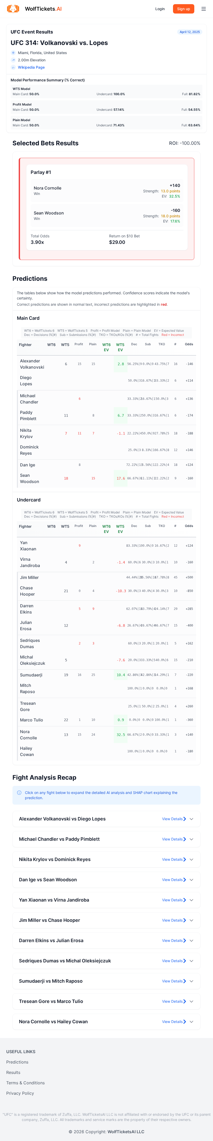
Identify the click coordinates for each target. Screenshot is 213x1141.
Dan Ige (27, 464)
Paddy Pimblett (28, 415)
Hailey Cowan (27, 751)
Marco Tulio (31, 719)
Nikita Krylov (26, 433)
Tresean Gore (28, 706)
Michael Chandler (29, 399)
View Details (172, 819)
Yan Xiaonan (28, 545)
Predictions (17, 1062)
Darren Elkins (27, 609)
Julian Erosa (26, 625)
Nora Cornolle (28, 734)
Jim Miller (29, 577)
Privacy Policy (20, 1093)
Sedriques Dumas (30, 643)
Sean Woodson (29, 478)
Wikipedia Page (31, 67)
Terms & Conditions (25, 1082)
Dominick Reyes (29, 450)
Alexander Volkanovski (32, 364)
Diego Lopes (26, 380)
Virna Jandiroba (30, 562)
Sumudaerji (31, 674)
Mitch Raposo (27, 688)
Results (13, 1072)
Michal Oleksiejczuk (32, 660)
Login (160, 8)
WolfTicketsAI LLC (126, 1131)
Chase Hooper (27, 591)
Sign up (183, 8)
